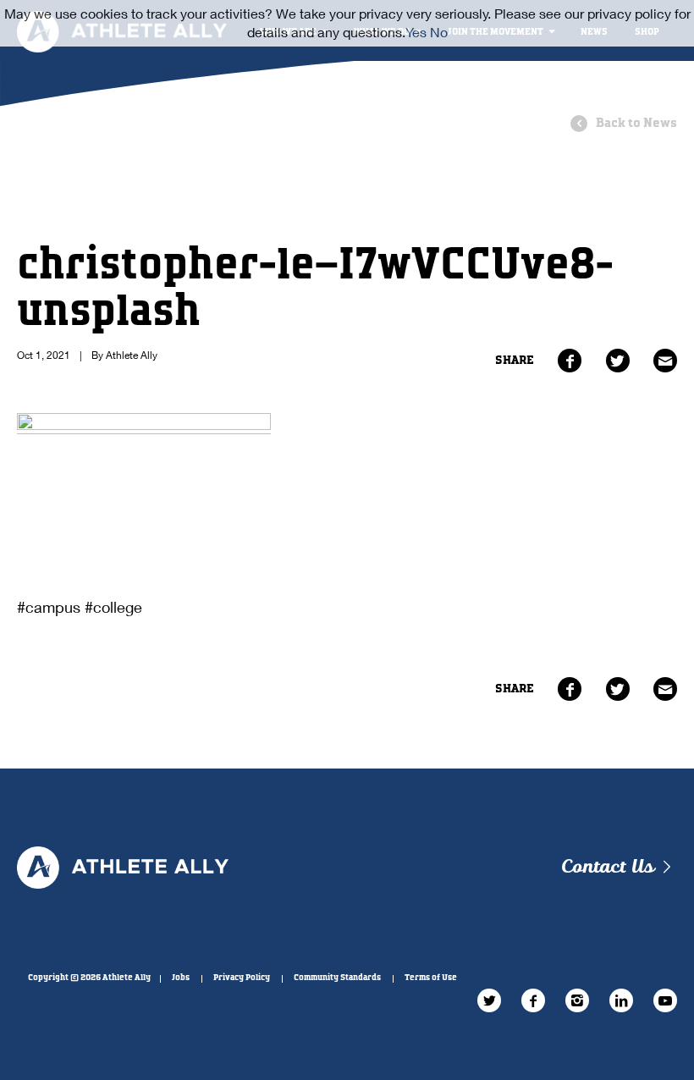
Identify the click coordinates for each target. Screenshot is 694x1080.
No (439, 32)
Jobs (181, 977)
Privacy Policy (241, 977)
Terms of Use (431, 977)
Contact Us (607, 867)
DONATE (478, 92)
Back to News (636, 123)
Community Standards (337, 977)
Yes (416, 32)
